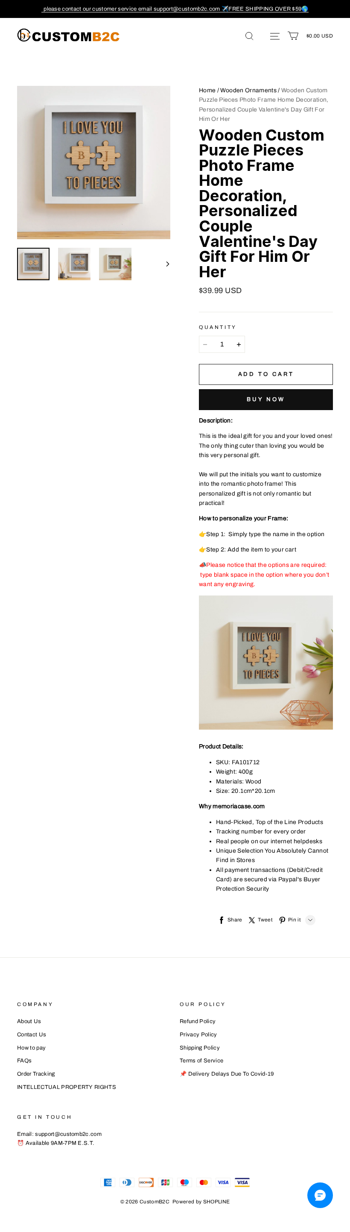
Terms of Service (201, 1061)
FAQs (24, 1061)
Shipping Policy (200, 1048)
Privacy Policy (198, 1035)
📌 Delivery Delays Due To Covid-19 (227, 1074)
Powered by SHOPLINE (201, 1202)
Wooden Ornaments (248, 90)
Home (207, 90)
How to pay (31, 1048)
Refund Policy (198, 1021)
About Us (29, 1021)
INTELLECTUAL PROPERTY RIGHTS (66, 1087)
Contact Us (31, 1035)
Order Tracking (36, 1074)
